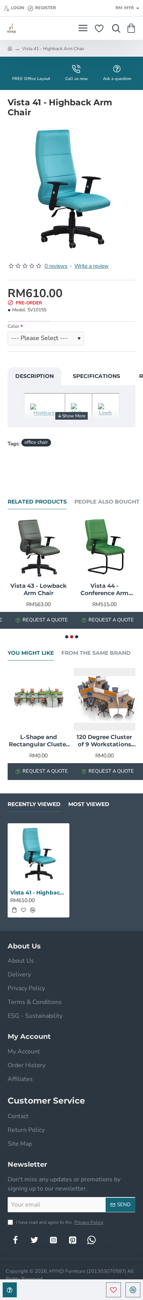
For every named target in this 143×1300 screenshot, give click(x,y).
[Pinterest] (72, 1240)
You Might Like (31, 653)
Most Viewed (88, 804)
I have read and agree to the (59, 1222)
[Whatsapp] (91, 1240)
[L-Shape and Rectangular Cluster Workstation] (39, 699)
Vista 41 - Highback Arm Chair (38, 892)
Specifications (96, 376)
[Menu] (83, 28)
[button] (113, 1289)
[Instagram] (53, 1240)
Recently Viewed (34, 804)
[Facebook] (15, 1240)
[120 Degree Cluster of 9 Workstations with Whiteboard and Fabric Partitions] (105, 699)
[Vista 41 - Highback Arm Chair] (38, 854)
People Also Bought (107, 502)
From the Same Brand (96, 653)
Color (13, 326)
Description (34, 376)
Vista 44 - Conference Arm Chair (104, 589)
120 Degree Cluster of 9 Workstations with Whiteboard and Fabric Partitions (104, 741)
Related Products (37, 502)
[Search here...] (114, 28)
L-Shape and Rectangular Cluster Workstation (38, 741)
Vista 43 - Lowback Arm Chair (38, 589)
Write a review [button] (91, 266)
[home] (10, 48)
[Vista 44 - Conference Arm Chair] (105, 548)
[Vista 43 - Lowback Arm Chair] (39, 548)
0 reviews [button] (56, 266)
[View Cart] (132, 28)
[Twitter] (34, 1240)
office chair (36, 442)
